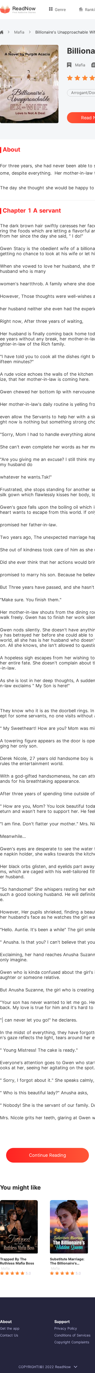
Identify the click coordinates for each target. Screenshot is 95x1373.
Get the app (9, 1328)
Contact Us (9, 1335)
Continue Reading (47, 1155)
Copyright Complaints (71, 1342)
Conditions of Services (72, 1335)
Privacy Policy (65, 1328)
